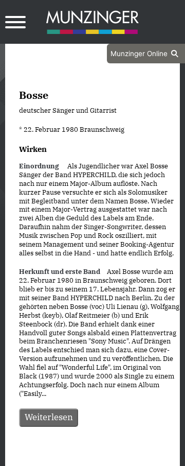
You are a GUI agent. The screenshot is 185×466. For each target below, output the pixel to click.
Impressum (120, 456)
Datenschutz (66, 456)
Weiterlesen (49, 417)
